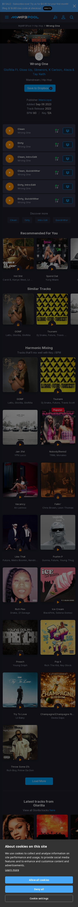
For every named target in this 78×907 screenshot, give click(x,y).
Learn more (12, 870)
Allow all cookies (39, 880)
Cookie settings (39, 898)
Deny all (39, 889)
